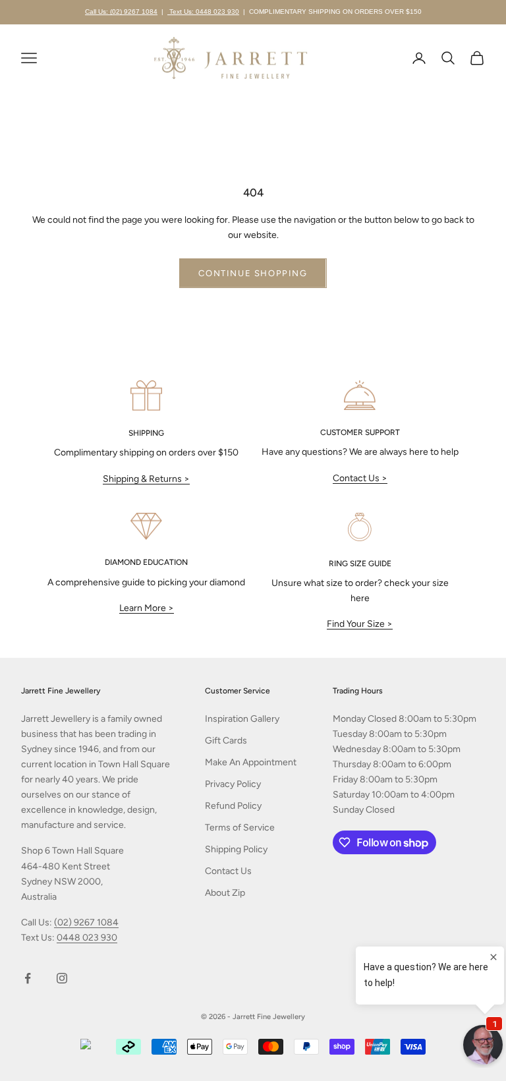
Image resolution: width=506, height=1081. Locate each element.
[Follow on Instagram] (62, 978)
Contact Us (228, 871)
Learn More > (146, 608)
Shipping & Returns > (146, 478)
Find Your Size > (360, 623)
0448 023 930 (87, 937)
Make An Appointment (250, 762)
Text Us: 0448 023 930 (203, 11)
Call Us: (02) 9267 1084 (121, 11)
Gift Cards (226, 740)
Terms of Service (240, 827)
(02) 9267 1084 (86, 922)
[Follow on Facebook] (27, 978)
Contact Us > (360, 478)
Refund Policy (233, 805)
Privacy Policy (233, 784)
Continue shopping (252, 273)
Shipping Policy (236, 849)
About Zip (225, 892)
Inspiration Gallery (242, 718)
